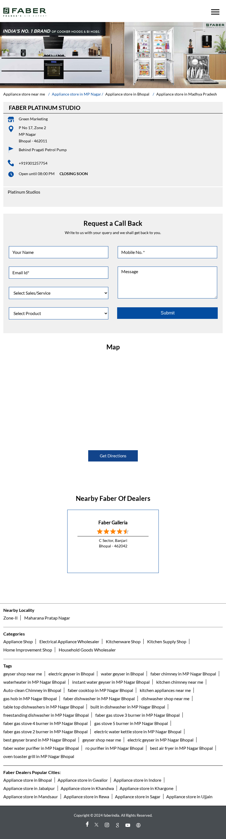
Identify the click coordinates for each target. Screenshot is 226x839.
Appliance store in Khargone (146, 788)
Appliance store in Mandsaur (30, 796)
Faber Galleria (113, 522)
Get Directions (113, 455)
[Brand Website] (139, 825)
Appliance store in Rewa (86, 796)
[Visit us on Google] (118, 825)
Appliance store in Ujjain (189, 796)
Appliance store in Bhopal (27, 780)
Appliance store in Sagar (137, 796)
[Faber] (25, 12)
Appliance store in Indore (137, 780)
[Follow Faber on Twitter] (97, 825)
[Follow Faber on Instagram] (108, 825)
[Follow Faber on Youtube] (128, 825)
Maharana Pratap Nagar (47, 617)
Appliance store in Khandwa (87, 788)
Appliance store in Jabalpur (29, 788)
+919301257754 (33, 163)
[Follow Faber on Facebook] (87, 825)
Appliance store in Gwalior (83, 780)
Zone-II (10, 617)
